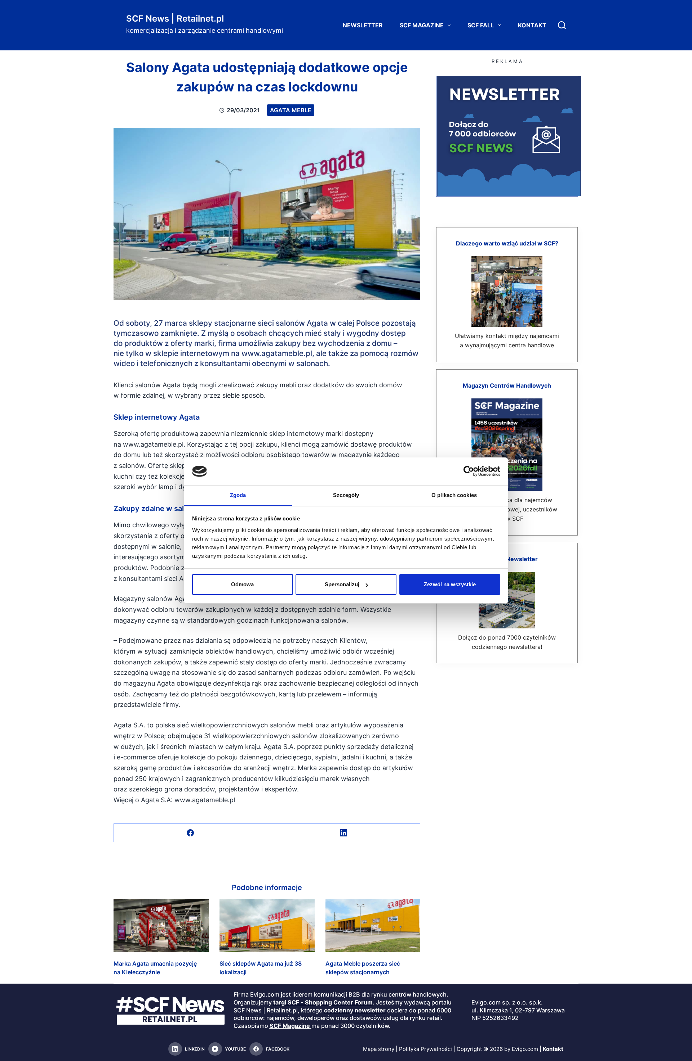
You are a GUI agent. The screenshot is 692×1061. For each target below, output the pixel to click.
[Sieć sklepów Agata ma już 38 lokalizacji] (267, 925)
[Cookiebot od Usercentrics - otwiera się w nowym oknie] (468, 471)
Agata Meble (290, 110)
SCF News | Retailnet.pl (175, 18)
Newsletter (363, 25)
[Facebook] (190, 833)
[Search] (562, 25)
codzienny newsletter (355, 1010)
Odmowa (242, 584)
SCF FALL (480, 25)
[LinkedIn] (343, 833)
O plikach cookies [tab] (454, 495)
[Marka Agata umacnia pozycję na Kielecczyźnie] (161, 925)
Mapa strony (378, 1049)
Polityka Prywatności (425, 1049)
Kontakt (532, 25)
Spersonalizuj (342, 584)
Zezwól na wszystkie (450, 584)
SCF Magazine (422, 25)
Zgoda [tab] (238, 495)
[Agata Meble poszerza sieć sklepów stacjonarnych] (373, 925)
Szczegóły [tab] (346, 495)
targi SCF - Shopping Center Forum (323, 1002)
